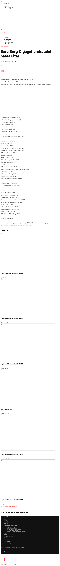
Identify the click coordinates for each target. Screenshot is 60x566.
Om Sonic (6, 539)
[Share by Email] (4, 560)
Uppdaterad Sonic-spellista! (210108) (12, 364)
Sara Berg (17, 223)
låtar (14, 223)
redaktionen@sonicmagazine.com (12, 543)
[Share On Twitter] (4, 557)
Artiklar (6, 3)
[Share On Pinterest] (4, 558)
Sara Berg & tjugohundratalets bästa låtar (30, 223)
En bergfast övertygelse (14, 529)
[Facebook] (28, 222)
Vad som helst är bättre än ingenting (17, 531)
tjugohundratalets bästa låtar (28, 225)
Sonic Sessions (9, 7)
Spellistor (7, 8)
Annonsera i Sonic (8, 536)
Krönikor (7, 6)
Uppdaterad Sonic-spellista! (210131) (12, 318)
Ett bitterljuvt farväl (12, 530)
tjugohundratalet (16, 225)
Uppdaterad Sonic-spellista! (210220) (12, 273)
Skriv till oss (6, 537)
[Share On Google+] (4, 559)
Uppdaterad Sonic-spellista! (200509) (12, 500)
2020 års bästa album (7, 409)
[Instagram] (4, 32)
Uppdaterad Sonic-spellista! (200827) (12, 454)
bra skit (11, 223)
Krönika (6, 46)
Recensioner (8, 4)
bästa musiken (5, 223)
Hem (2, 46)
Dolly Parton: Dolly (12, 528)
